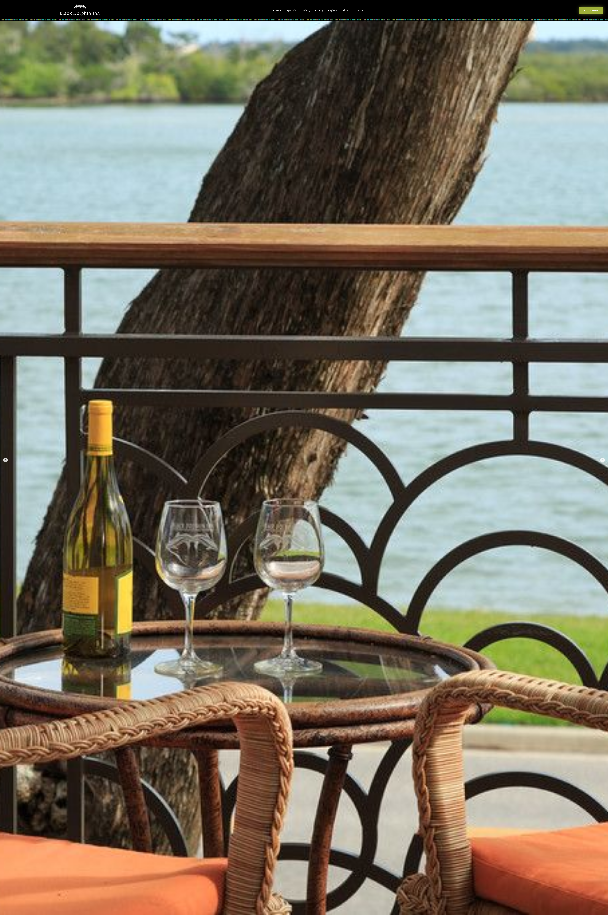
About (346, 10)
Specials (291, 10)
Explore (332, 10)
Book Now (591, 10)
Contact (360, 10)
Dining (319, 10)
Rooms (277, 10)
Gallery (305, 10)
